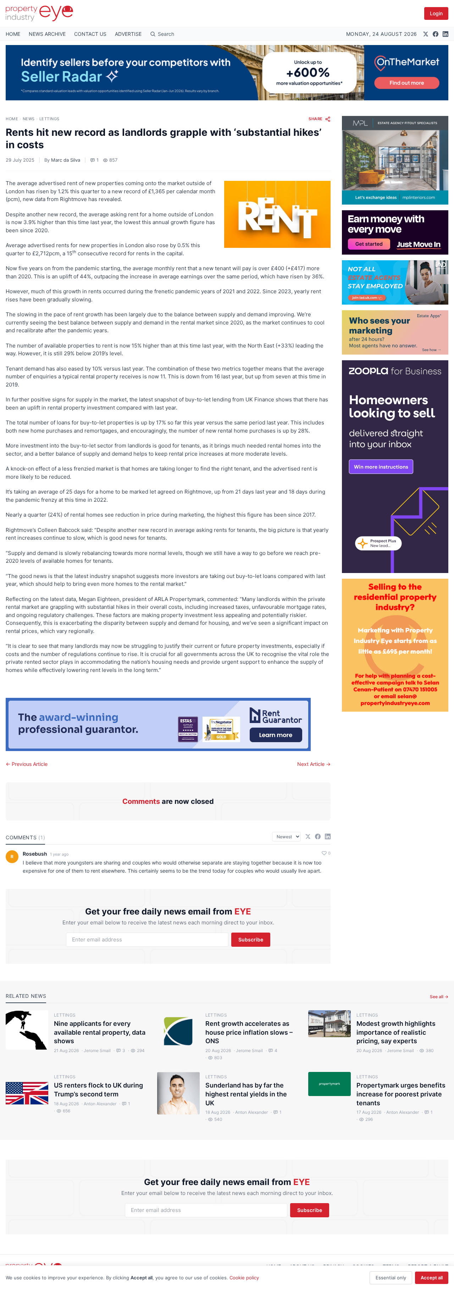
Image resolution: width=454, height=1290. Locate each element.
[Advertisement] (395, 818)
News (29, 118)
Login (436, 13)
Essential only (391, 1277)
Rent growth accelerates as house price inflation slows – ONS (249, 1032)
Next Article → (314, 764)
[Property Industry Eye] (39, 13)
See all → (439, 996)
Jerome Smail (96, 1050)
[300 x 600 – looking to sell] (395, 466)
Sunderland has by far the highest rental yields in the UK (246, 1094)
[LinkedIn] (445, 34)
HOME (13, 34)
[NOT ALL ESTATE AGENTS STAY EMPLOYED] (395, 282)
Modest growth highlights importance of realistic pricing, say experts (396, 1032)
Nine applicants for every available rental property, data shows (99, 1032)
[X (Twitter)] (425, 34)
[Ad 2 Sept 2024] (395, 645)
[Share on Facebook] (318, 836)
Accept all (432, 1277)
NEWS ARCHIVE (47, 34)
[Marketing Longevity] (395, 332)
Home (12, 118)
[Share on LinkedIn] (328, 836)
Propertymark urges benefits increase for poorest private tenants (400, 1094)
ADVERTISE (128, 34)
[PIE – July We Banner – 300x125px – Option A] (395, 232)
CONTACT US (90, 34)
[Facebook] (435, 34)
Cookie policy (244, 1277)
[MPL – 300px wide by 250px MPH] (395, 160)
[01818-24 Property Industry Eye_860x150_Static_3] (168, 724)
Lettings (49, 118)
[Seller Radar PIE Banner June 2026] (227, 72)
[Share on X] (308, 836)
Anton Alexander (99, 1103)
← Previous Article (27, 764)
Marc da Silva (65, 160)
